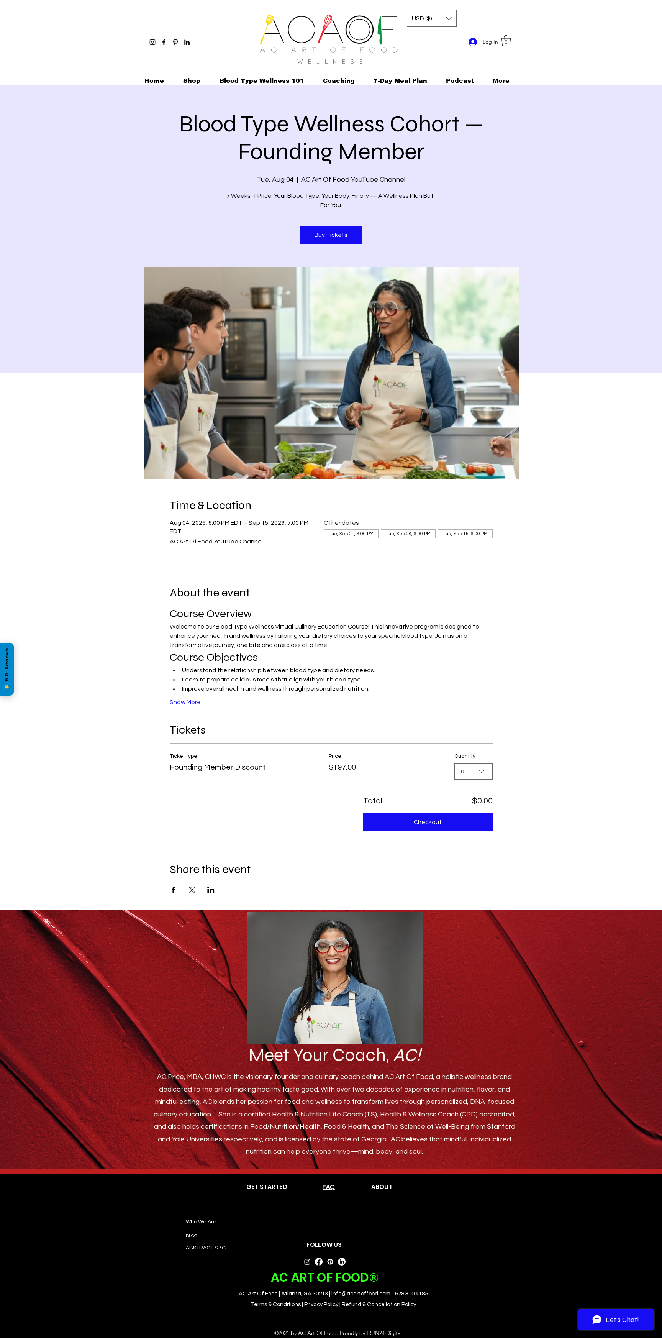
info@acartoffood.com (360, 1294)
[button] (506, 40)
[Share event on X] (192, 890)
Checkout (428, 822)
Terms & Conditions (276, 1304)
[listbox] (432, 18)
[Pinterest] (175, 42)
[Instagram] (152, 42)
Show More (185, 702)
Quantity (464, 756)
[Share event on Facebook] (173, 890)
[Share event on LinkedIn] (211, 890)
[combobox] (473, 771)
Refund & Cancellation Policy (379, 1304)
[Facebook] (164, 42)
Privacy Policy (321, 1304)
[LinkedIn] (187, 42)
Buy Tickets (331, 235)
